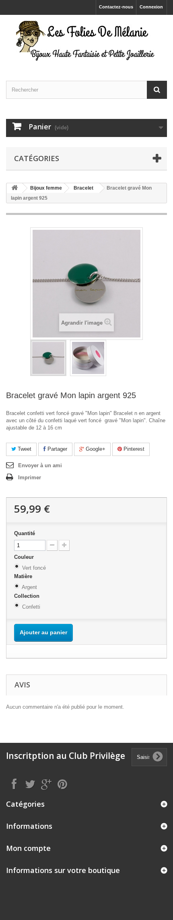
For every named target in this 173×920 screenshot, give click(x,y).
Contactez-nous (116, 6)
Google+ (94, 449)
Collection (27, 596)
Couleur (24, 557)
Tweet (23, 449)
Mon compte (28, 848)
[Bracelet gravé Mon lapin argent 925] (48, 358)
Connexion (151, 6)
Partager (56, 449)
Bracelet (83, 188)
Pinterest (133, 449)
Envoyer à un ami (40, 465)
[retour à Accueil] (14, 188)
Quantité (24, 533)
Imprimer (29, 477)
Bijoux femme (46, 188)
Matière (24, 576)
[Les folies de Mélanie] (86, 41)
